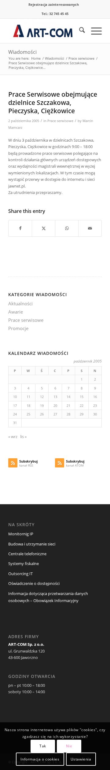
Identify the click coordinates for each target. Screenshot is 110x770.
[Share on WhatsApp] (66, 228)
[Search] (79, 31)
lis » (23, 436)
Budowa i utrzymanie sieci (31, 544)
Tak (42, 746)
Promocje (18, 328)
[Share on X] (43, 228)
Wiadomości (22, 52)
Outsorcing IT (20, 573)
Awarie (15, 312)
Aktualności (20, 303)
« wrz (12, 436)
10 (15, 396)
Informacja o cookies (39, 759)
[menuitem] (53, 4)
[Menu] (93, 31)
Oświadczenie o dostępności (34, 583)
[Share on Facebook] (20, 228)
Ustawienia (81, 759)
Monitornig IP (20, 534)
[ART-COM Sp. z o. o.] (45, 31)
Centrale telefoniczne (27, 553)
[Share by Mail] (90, 228)
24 (15, 414)
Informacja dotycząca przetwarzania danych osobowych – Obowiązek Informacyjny (48, 597)
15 (81, 396)
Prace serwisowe (60, 121)
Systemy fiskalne (23, 563)
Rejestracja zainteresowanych (53, 4)
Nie (69, 746)
